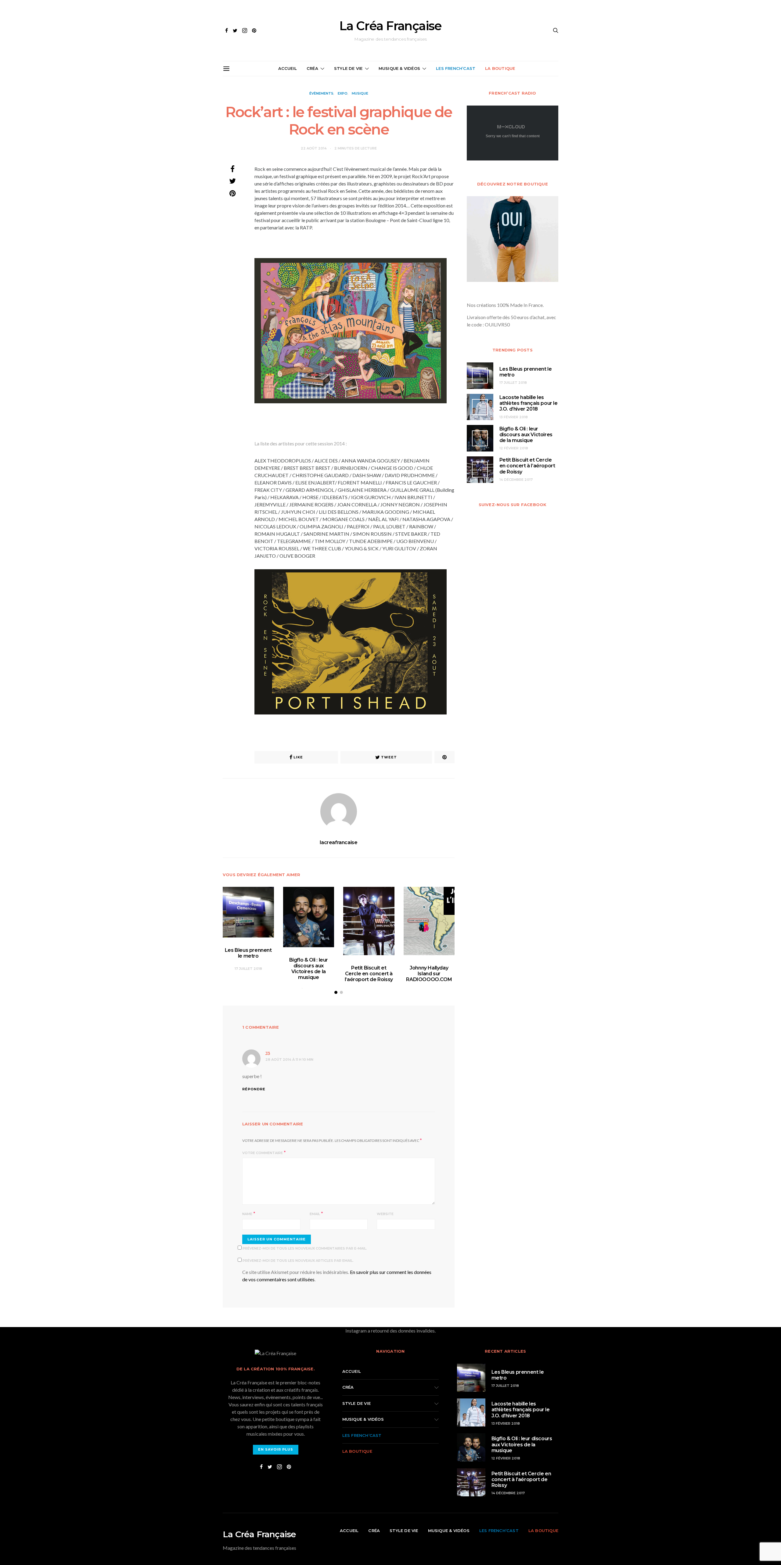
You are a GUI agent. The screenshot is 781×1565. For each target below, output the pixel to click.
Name (247, 1214)
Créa (312, 68)
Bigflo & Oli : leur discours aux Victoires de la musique (308, 968)
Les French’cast (455, 68)
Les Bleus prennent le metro (248, 953)
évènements (321, 93)
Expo (342, 93)
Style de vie (348, 68)
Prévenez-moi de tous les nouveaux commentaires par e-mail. (305, 1248)
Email (315, 1214)
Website (385, 1214)
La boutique (500, 68)
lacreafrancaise (338, 842)
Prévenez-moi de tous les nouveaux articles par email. (298, 1260)
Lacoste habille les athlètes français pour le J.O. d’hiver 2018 (528, 403)
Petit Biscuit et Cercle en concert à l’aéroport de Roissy (369, 973)
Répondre (253, 1089)
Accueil (287, 68)
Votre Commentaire (262, 1153)
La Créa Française (390, 26)
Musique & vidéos (399, 68)
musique (360, 93)
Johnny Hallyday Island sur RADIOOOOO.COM (429, 973)
